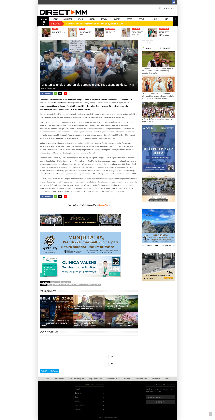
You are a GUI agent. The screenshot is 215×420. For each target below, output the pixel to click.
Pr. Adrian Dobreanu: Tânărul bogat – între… (85, 32)
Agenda (77, 389)
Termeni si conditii (59, 378)
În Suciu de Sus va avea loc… (111, 31)
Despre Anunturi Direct (95, 378)
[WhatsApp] (55, 93)
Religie (81, 29)
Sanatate (136, 29)
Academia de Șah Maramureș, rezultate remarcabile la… (164, 33)
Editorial (78, 393)
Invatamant (65, 282)
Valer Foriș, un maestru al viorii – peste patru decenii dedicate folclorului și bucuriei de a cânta (157, 70)
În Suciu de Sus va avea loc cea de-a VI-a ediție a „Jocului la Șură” (158, 120)
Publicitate (127, 378)
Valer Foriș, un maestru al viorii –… (58, 31)
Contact (167, 378)
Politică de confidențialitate (76, 378)
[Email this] (60, 93)
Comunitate (110, 29)
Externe (78, 409)
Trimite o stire (156, 378)
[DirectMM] (63, 12)
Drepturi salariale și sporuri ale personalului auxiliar (73, 285)
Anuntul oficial (80, 405)
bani (50, 285)
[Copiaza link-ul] (65, 93)
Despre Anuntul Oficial (113, 378)
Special (55, 29)
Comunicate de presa (141, 378)
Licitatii (77, 401)
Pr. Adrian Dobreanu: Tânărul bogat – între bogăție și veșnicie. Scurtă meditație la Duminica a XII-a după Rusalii (158, 96)
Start (47, 378)
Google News (104, 205)
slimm (98, 285)
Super (77, 397)
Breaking (55, 24)
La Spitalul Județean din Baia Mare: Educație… (139, 32)
